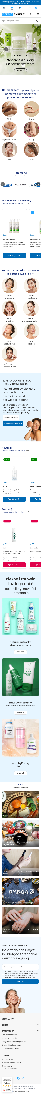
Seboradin (34, 548)
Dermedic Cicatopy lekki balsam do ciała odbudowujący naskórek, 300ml (14, 492)
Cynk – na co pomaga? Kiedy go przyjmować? (16, 844)
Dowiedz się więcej (11, 417)
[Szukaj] (37, 21)
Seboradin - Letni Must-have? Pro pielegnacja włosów (13, 80)
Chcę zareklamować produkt (14, 1042)
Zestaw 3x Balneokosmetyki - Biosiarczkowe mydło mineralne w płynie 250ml (14, 244)
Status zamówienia (9, 1035)
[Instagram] (22, 1078)
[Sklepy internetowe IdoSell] (20, 1091)
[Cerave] (34, 185)
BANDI (5, 548)
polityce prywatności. (27, 977)
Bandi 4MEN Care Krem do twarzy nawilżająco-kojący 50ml (14, 552)
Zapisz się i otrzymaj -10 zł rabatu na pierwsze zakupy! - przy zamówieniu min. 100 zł (20, 3)
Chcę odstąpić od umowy (12, 1045)
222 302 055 (8, 1059)
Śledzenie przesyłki (9, 1038)
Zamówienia (8, 1031)
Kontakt (6, 1055)
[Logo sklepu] (13, 14)
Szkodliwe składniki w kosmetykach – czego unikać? (20, 873)
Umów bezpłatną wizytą (13, 423)
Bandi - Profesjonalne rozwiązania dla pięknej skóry (27, 80)
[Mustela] (6, 185)
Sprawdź (20, 652)
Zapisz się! (20, 981)
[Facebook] (18, 1078)
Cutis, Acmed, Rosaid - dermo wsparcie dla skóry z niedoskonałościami (27, 77)
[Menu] (38, 14)
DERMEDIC (6, 487)
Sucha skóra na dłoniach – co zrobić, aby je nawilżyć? (20, 930)
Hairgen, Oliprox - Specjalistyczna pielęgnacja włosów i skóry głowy (20, 82)
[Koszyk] (32, 14)
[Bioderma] (20, 185)
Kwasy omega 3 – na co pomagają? (18, 903)
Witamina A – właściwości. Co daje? (17, 816)
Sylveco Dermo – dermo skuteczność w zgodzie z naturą (13, 77)
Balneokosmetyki (9, 239)
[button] (6, 49)
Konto (5, 1025)
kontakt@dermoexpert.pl (13, 1063)
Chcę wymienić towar (11, 1048)
